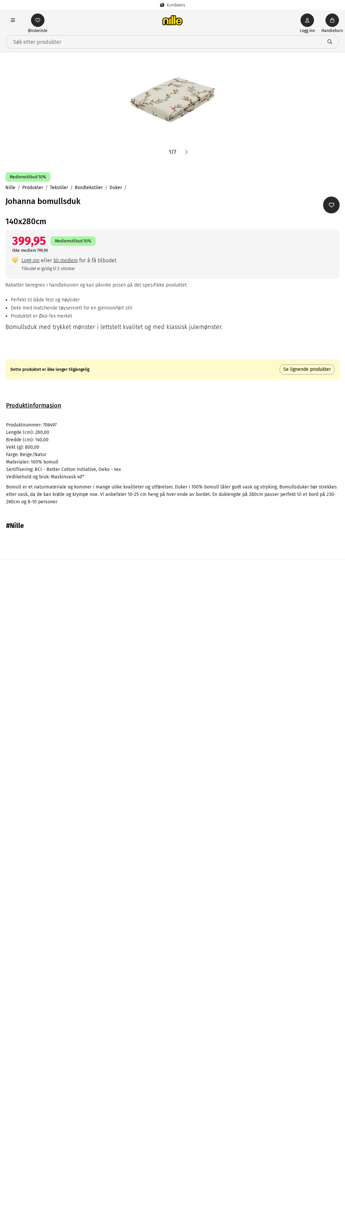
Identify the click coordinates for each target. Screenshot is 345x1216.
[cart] (332, 20)
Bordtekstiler (89, 187)
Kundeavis (176, 5)
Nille (10, 187)
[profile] (307, 20)
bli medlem (66, 260)
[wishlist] (37, 20)
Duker (115, 187)
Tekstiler (59, 187)
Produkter (32, 187)
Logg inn (30, 260)
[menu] (13, 20)
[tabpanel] (172, 463)
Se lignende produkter (307, 369)
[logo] (172, 20)
